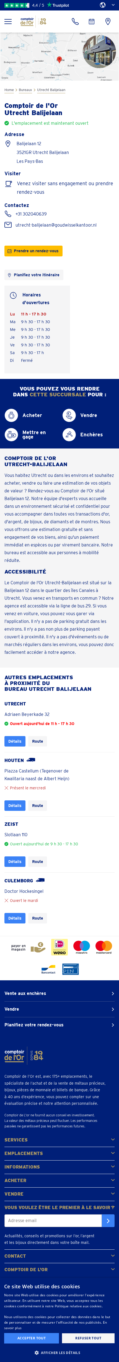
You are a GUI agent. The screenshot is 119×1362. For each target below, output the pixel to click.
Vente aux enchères (25, 993)
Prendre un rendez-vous (36, 250)
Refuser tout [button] (88, 1338)
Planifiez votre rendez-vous (34, 1025)
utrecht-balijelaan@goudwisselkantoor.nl (56, 225)
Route (37, 741)
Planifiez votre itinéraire (37, 274)
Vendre (11, 1009)
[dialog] (59, 1320)
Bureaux (25, 90)
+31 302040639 (31, 214)
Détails (15, 741)
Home (9, 90)
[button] (59, 1352)
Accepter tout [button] (31, 1338)
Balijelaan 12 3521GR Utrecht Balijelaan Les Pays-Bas (43, 152)
